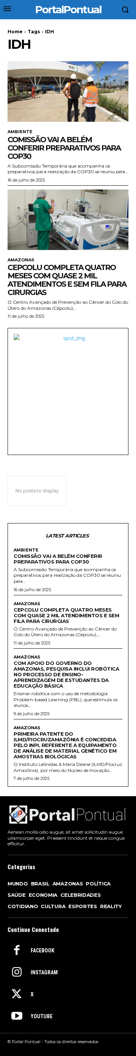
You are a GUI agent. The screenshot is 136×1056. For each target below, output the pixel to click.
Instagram (44, 972)
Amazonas (21, 260)
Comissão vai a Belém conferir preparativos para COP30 (64, 148)
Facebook (42, 950)
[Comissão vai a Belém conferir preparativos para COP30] (68, 91)
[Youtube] (17, 1017)
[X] (17, 995)
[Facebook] (17, 951)
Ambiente (20, 131)
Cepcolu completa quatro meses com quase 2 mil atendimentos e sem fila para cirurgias (67, 280)
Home (15, 31)
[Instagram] (17, 973)
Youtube (42, 1016)
